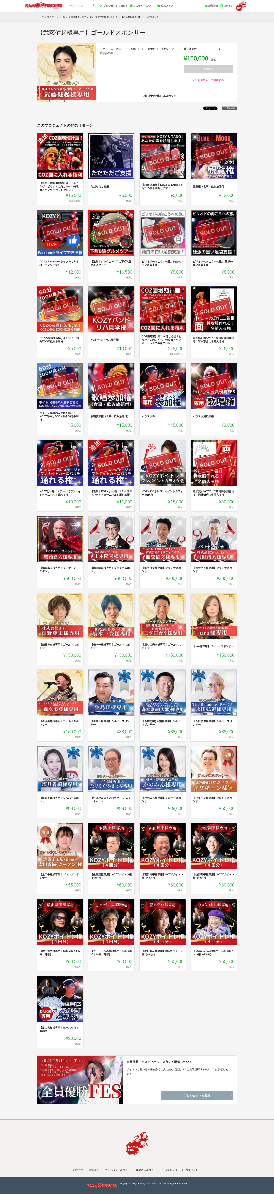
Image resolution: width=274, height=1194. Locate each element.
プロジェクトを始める (115, 5)
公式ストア (167, 5)
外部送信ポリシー (146, 1169)
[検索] (95, 5)
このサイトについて (144, 5)
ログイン (228, 5)
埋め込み (230, 108)
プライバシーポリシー (117, 1169)
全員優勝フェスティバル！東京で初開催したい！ (159, 1061)
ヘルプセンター (171, 1169)
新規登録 (213, 5)
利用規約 (78, 1169)
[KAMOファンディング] (43, 3)
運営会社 (94, 1169)
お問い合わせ (193, 1169)
